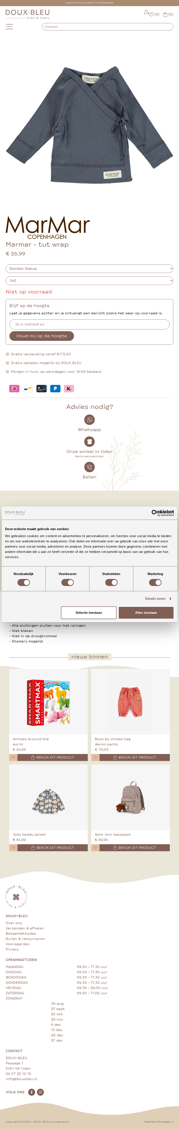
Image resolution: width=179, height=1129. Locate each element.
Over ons (14, 923)
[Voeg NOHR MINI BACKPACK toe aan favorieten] (95, 847)
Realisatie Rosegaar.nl (159, 1122)
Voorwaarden (18, 944)
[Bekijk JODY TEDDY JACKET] (48, 797)
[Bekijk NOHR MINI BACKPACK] (130, 797)
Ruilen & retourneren (25, 939)
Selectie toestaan (89, 612)
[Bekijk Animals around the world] (48, 702)
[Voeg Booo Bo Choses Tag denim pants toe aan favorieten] (95, 757)
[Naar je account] (146, 14)
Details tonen (155, 598)
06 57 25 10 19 (18, 1074)
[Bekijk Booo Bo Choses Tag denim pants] (130, 702)
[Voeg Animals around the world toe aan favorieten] (13, 757)
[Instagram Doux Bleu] (40, 1092)
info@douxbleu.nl (22, 1079)
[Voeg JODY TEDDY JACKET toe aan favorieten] (13, 847)
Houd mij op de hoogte (41, 336)
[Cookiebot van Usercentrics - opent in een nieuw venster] (155, 513)
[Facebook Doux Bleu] (31, 1092)
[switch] (67, 582)
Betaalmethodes (21, 933)
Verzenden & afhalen (25, 928)
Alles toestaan (146, 612)
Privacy (12, 949)
